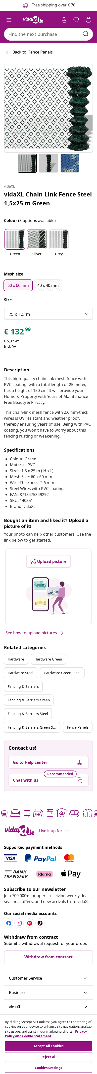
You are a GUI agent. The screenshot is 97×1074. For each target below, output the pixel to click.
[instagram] (19, 923)
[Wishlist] (76, 19)
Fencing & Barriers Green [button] (29, 700)
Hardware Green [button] (48, 659)
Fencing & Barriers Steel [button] (28, 713)
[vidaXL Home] (33, 20)
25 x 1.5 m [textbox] (19, 314)
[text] (17, 333)
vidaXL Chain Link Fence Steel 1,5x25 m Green (48, 198)
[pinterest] (29, 923)
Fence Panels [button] (78, 727)
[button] (15, 245)
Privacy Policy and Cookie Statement (46, 1034)
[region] (48, 1044)
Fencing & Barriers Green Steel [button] (33, 727)
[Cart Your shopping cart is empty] (89, 19)
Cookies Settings (48, 1068)
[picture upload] (48, 596)
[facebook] (8, 923)
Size (8, 300)
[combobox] (48, 34)
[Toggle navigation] (9, 20)
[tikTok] (40, 923)
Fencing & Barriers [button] (23, 686)
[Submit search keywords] (86, 34)
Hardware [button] (16, 659)
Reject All (48, 1057)
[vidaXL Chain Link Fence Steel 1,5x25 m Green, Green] (48, 108)
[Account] (64, 19)
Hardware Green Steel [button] (62, 672)
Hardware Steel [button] (20, 672)
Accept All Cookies (48, 1046)
